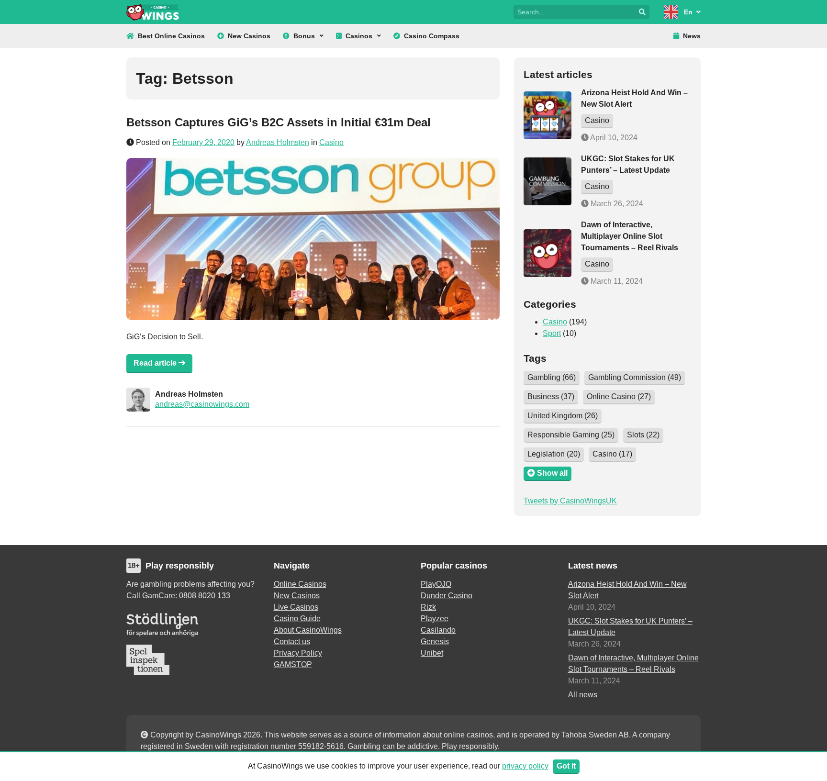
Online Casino (619, 396)
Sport (552, 333)
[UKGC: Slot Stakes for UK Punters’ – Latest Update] (547, 181)
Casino (331, 142)
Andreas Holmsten (277, 142)
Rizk (428, 607)
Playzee (434, 618)
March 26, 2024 (616, 204)
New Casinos (249, 36)
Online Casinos (300, 584)
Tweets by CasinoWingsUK (570, 501)
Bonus (304, 36)
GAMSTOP (293, 664)
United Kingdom (562, 416)
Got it (566, 766)
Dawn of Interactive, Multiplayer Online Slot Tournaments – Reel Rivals (629, 236)
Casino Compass (431, 36)
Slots (643, 435)
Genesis (435, 641)
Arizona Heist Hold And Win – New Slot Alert (627, 590)
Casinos (359, 36)
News (692, 36)
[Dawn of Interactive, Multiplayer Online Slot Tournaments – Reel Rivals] (547, 253)
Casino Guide (297, 618)
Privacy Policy (298, 653)
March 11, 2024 (616, 281)
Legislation (553, 454)
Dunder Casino (446, 595)
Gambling (551, 377)
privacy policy (525, 766)
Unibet (432, 653)
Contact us (292, 641)
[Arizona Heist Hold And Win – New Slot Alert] (547, 115)
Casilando (438, 630)
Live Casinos (296, 607)
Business (550, 396)
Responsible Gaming (571, 435)
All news (582, 695)
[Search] (642, 12)
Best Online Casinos (171, 36)
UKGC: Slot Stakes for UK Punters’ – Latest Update (630, 626)
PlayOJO (436, 584)
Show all (551, 473)
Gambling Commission (634, 377)
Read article (156, 363)
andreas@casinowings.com (202, 404)
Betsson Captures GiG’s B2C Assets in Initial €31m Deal (278, 122)
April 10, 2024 (613, 138)
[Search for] (574, 11)
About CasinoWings (308, 630)
